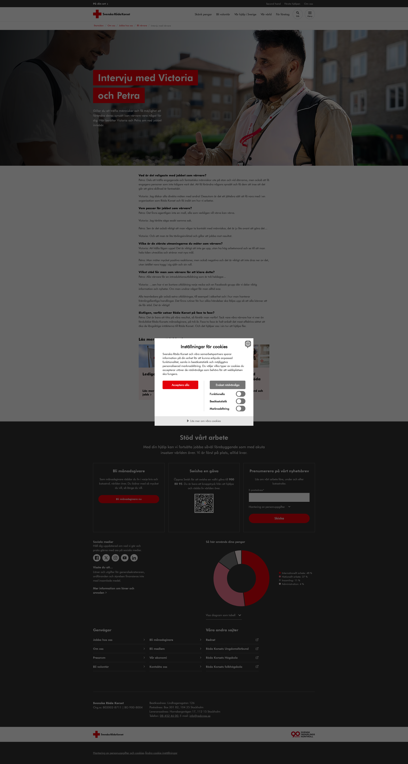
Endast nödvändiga (227, 385)
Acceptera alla (180, 385)
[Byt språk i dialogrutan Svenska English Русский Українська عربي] (247, 344)
